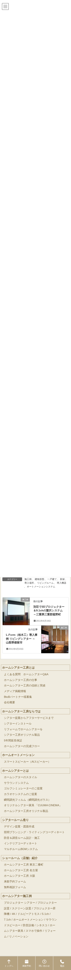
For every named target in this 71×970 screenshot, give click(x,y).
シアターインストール (18, 723)
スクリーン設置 (21, 908)
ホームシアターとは (15, 770)
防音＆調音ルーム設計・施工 (22, 837)
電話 (62, 966)
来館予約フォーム (15, 881)
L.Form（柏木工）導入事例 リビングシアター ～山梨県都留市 (21, 638)
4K (13, 913)
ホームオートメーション (18, 755)
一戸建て (52, 579)
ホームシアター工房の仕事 (20, 680)
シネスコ (41, 925)
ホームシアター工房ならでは (21, 711)
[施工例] (16, 606)
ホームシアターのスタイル (20, 777)
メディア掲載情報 (15, 691)
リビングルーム (45, 583)
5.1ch (45, 913)
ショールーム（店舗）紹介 (20, 858)
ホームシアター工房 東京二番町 (23, 864)
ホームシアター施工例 (17, 896)
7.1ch (7, 919)
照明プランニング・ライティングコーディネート (34, 832)
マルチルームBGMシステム (21, 849)
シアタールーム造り (15, 820)
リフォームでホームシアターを (23, 729)
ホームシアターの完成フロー (22, 746)
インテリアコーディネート (20, 843)
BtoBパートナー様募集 (18, 696)
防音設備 (28, 925)
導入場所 (29, 583)
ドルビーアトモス (29, 913)
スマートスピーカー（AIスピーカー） (27, 761)
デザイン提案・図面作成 (19, 826)
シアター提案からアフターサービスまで (29, 717)
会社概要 (9, 702)
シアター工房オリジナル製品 (22, 734)
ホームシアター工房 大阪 (19, 875)
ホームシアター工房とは (18, 667)
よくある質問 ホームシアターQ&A (26, 674)
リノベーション (18, 936)
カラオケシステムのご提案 (20, 794)
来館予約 (26, 966)
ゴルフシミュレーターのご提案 (23, 788)
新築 (62, 579)
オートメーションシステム (41, 586)
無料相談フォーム (15, 887)
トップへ (9, 966)
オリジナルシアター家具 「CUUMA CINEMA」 (33, 805)
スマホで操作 (34, 930)
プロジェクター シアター (19, 902)
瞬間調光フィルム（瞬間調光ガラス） (27, 799)
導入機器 (61, 583)
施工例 (28, 579)
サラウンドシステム (16, 782)
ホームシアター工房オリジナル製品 (26, 811)
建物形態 (39, 579)
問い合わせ (44, 966)
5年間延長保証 (13, 740)
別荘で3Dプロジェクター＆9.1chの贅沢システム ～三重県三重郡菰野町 (48, 610)
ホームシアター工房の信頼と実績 (24, 685)
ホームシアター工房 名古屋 (21, 870)
